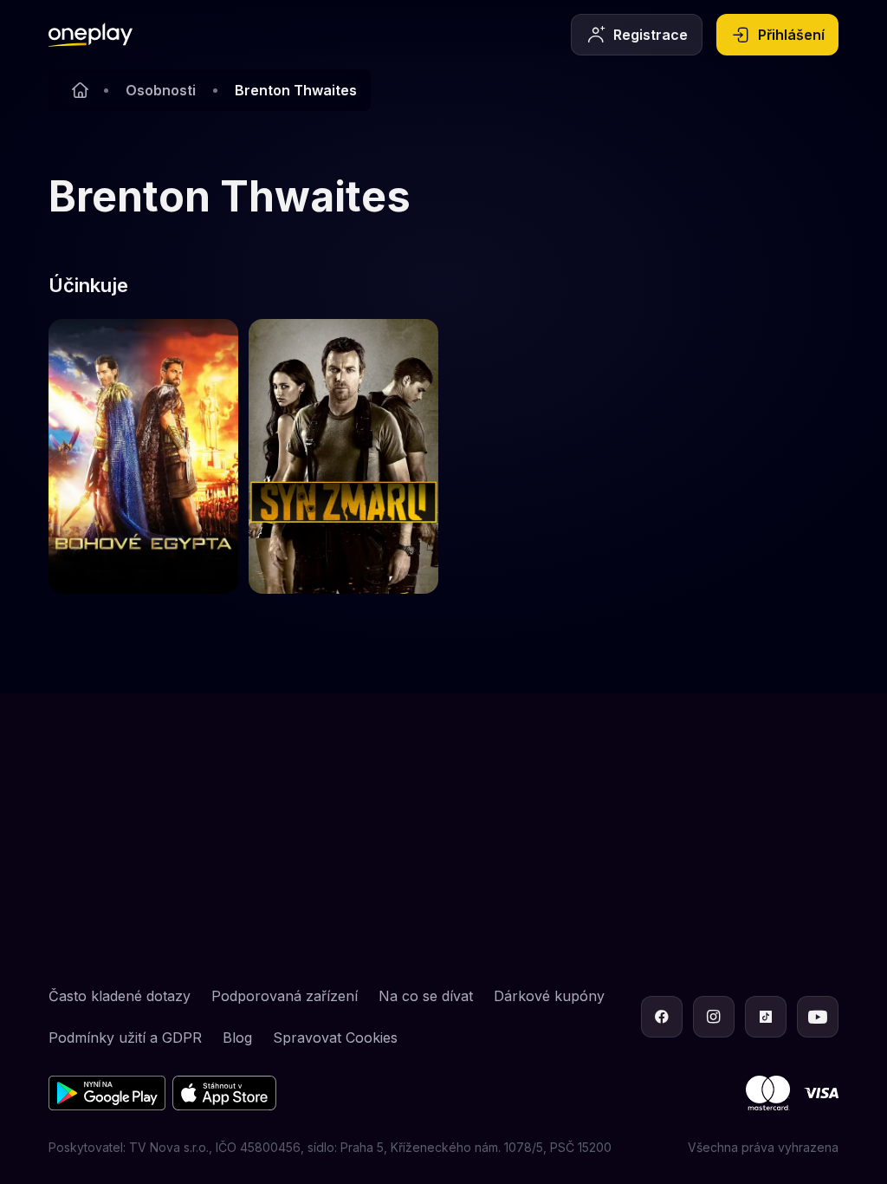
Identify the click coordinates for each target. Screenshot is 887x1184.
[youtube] (817, 1017)
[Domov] (91, 35)
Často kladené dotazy (120, 996)
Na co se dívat (426, 996)
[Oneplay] (79, 90)
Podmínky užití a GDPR (125, 1037)
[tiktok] (766, 1017)
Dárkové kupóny (549, 996)
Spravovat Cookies (335, 1037)
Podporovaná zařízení (284, 996)
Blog (237, 1037)
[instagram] (714, 1017)
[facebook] (662, 1017)
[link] (143, 456)
